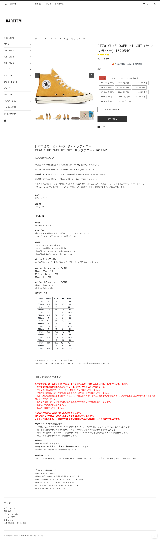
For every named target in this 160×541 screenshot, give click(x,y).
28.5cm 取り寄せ (140, 92)
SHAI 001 (9, 95)
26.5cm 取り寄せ (123, 87)
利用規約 (7, 511)
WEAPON (7, 88)
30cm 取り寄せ (139, 97)
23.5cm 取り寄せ (133, 78)
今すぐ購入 (112, 119)
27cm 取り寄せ (139, 87)
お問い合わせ (10, 113)
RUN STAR (17, 57)
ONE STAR (17, 50)
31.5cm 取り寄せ (125, 101)
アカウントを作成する (55, 4)
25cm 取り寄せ (124, 83)
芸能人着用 (9, 38)
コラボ (17, 69)
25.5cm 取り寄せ (140, 83)
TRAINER (17, 76)
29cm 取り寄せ (106, 97)
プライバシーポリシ (12, 514)
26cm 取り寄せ (106, 87)
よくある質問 (10, 107)
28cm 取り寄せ (124, 92)
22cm (103, 78)
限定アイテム (17, 101)
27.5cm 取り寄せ (107, 92)
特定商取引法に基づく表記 (15, 523)
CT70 (17, 44)
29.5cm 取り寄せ (123, 97)
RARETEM (23, 536)
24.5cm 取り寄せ (107, 83)
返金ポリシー (9, 520)
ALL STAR (17, 63)
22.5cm (112, 78)
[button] (104, 54)
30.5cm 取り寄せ (107, 101)
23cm (120, 78)
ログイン (38, 4)
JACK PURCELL (11, 82)
